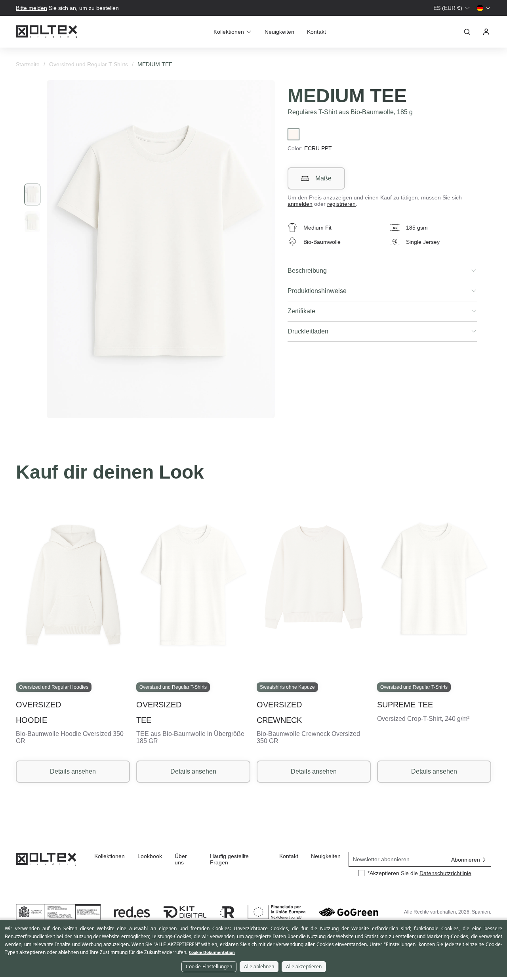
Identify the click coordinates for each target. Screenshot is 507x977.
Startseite (28, 64)
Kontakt (316, 32)
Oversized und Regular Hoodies (53, 687)
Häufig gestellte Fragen (229, 859)
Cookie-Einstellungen (209, 966)
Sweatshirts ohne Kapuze (287, 687)
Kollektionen (109, 856)
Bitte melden (31, 8)
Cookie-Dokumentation (212, 952)
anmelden (300, 204)
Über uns (181, 859)
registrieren (341, 204)
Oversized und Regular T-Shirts (173, 687)
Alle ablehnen (259, 966)
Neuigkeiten (279, 32)
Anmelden (486, 31)
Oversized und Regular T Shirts (88, 64)
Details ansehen (73, 771)
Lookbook (149, 856)
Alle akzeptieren (304, 966)
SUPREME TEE (405, 704)
